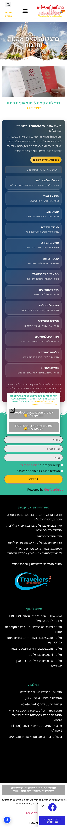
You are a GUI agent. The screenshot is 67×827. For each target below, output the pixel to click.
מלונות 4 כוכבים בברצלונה (45, 654)
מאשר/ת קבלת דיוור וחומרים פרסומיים (38, 471)
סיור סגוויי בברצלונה (49, 536)
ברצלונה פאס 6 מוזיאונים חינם (33, 103)
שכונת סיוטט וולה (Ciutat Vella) (41, 704)
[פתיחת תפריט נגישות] (7, 820)
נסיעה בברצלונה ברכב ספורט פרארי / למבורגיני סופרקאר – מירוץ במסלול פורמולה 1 (34, 553)
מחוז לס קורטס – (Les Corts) (43, 698)
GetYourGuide (53, 489)
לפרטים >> (33, 108)
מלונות (8, 16)
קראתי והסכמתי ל (40, 465)
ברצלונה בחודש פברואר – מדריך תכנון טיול (35, 736)
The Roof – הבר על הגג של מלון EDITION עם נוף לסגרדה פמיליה (35, 618)
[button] (25, 11)
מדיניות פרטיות (33, 813)
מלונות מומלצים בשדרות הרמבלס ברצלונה (36, 648)
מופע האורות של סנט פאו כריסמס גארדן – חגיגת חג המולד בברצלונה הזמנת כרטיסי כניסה (35, 715)
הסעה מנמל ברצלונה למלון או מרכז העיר (37, 564)
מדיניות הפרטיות (29, 465)
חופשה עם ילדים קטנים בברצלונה (41, 692)
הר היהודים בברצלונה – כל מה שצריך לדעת (35, 542)
